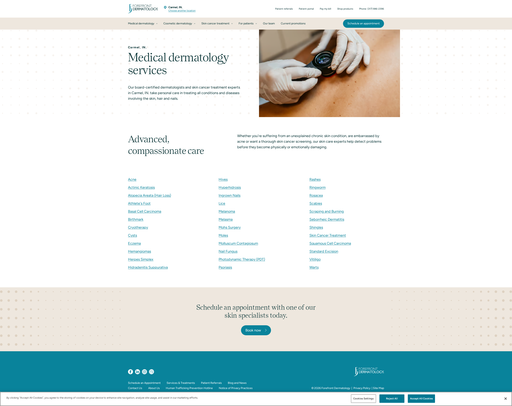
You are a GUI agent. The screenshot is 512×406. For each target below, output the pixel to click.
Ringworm (317, 187)
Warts (314, 267)
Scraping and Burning (326, 211)
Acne (132, 179)
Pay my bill (325, 8)
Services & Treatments (181, 383)
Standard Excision (323, 251)
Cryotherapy (138, 227)
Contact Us (135, 388)
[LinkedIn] (137, 371)
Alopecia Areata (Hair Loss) (149, 195)
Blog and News (237, 383)
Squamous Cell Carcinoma (330, 243)
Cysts (132, 235)
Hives (223, 179)
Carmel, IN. (175, 7)
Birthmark (135, 219)
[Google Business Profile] (151, 371)
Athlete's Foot (139, 203)
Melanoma (227, 211)
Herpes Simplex (140, 259)
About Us (154, 388)
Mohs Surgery (230, 227)
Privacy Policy (361, 388)
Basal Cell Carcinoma (144, 211)
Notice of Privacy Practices (236, 388)
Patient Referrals (211, 383)
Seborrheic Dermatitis (326, 219)
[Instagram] (144, 371)
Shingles (316, 227)
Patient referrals (284, 8)
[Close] (505, 398)
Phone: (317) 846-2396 (371, 8)
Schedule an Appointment (144, 383)
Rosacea (316, 195)
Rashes (315, 179)
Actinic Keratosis (141, 187)
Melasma (226, 219)
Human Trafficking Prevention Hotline (189, 388)
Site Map (378, 388)
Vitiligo (315, 259)
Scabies (315, 203)
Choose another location (182, 10)
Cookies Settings (363, 398)
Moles (223, 235)
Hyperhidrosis (230, 187)
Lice (222, 203)
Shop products (345, 8)
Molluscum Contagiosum (238, 243)
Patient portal (306, 8)
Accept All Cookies (421, 398)
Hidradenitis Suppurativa (148, 267)
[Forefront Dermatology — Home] (143, 9)
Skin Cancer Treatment (327, 235)
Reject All (391, 398)
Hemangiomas (139, 251)
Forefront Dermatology (335, 388)
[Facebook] (130, 371)
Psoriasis (225, 267)
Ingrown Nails (229, 195)
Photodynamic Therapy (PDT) (242, 259)
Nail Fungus (228, 251)
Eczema (134, 243)
